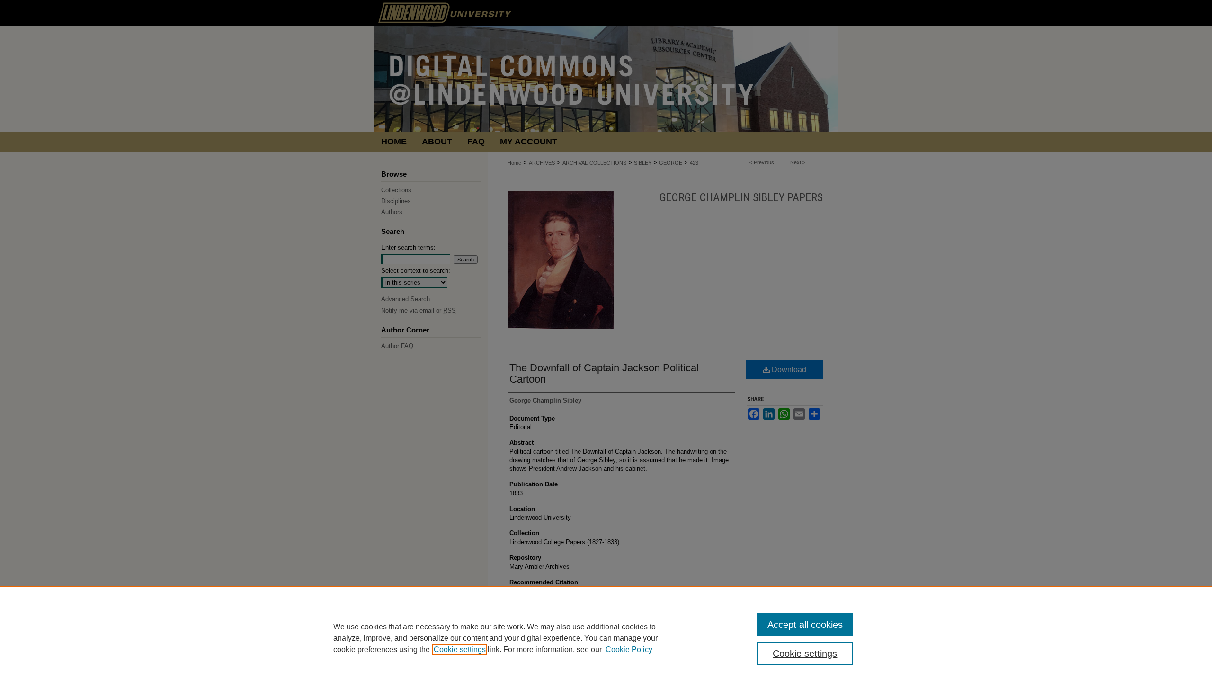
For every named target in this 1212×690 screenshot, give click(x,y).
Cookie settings (460, 649)
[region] (606, 638)
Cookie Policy (629, 649)
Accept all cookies (805, 624)
